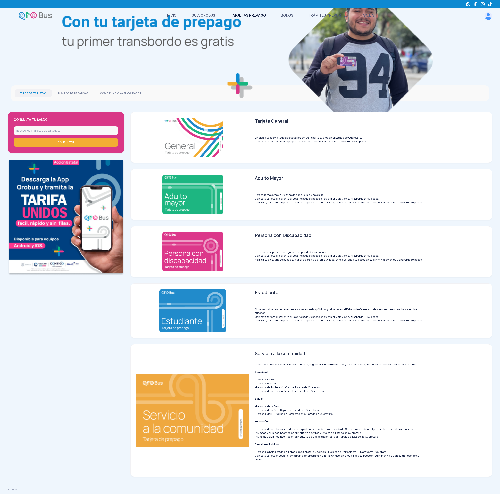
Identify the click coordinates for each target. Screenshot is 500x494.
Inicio (171, 15)
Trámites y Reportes (328, 15)
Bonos (287, 15)
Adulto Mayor (269, 178)
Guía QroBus (203, 15)
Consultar (66, 142)
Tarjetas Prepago (248, 15)
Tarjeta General (271, 121)
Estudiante (266, 292)
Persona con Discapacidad (283, 235)
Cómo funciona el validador (120, 93)
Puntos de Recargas (73, 93)
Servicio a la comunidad (280, 353)
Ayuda (368, 15)
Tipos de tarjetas (33, 93)
